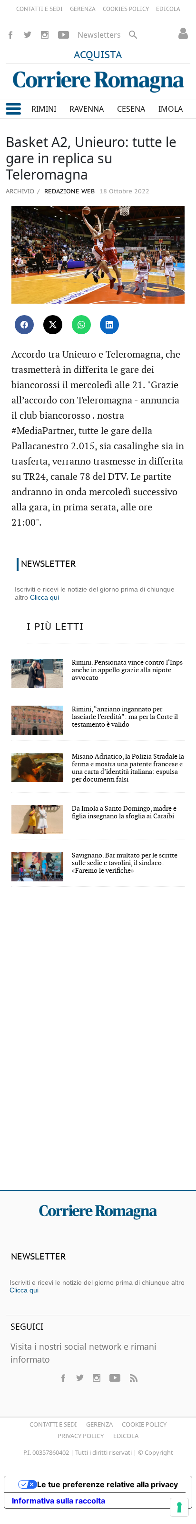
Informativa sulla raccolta (58, 1500)
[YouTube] (63, 35)
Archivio (20, 191)
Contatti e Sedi (53, 1424)
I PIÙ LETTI (55, 627)
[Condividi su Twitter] (53, 324)
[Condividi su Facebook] (24, 324)
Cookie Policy (144, 1424)
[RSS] (133, 1378)
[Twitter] (27, 35)
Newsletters (99, 35)
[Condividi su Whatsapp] (81, 324)
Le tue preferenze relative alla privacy (107, 1484)
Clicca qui (44, 597)
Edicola (125, 1435)
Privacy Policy (81, 1435)
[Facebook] (10, 35)
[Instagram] (44, 35)
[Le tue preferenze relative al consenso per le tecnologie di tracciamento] (179, 1507)
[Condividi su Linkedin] (109, 324)
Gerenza (99, 1424)
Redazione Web (68, 191)
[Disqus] (98, 1044)
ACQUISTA (98, 55)
